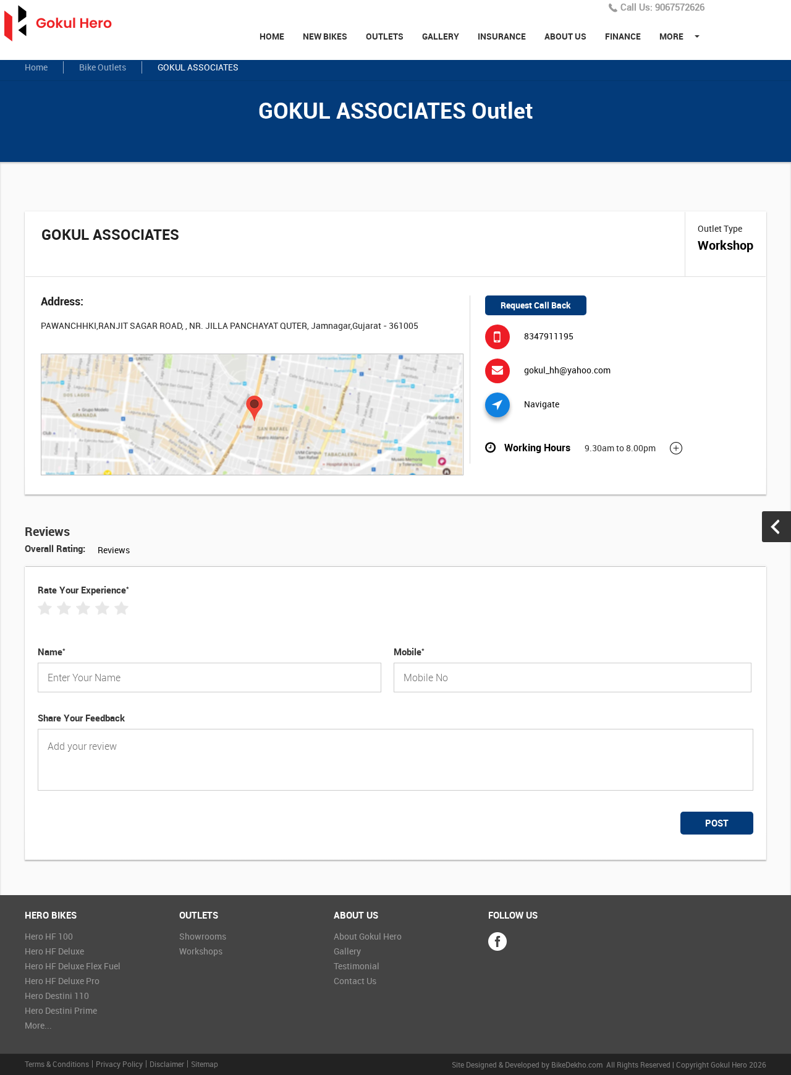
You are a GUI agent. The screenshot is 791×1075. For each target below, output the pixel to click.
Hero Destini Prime (61, 1010)
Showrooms (202, 936)
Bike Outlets (102, 67)
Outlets (385, 36)
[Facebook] (497, 941)
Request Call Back (536, 305)
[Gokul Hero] (65, 24)
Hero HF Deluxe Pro (62, 981)
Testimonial (356, 966)
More (671, 36)
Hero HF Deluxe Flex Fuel (73, 966)
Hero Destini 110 (57, 995)
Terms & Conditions (57, 1064)
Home (272, 36)
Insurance (502, 36)
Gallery (440, 36)
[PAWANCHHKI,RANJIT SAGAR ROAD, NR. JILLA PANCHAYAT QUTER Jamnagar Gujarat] (252, 415)
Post (717, 823)
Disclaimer (167, 1064)
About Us (565, 36)
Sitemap (204, 1064)
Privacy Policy (119, 1064)
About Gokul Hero (368, 936)
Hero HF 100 (49, 936)
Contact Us (355, 981)
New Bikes (325, 36)
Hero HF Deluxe (54, 951)
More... (38, 1025)
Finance (623, 36)
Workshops (200, 951)
